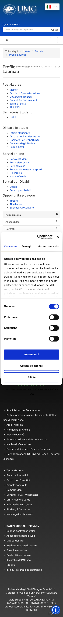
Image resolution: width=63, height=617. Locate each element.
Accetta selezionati (31, 365)
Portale (39, 51)
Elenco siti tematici (17, 475)
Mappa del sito (14, 540)
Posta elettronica (19, 162)
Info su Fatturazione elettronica (24, 569)
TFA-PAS (15, 107)
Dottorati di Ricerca (21, 96)
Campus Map (14, 489)
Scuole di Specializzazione (25, 93)
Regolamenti (17, 146)
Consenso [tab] (10, 246)
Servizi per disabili (20, 190)
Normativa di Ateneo (18, 429)
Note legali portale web (19, 514)
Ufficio (13, 186)
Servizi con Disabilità (18, 480)
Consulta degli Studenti (23, 143)
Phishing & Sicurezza (18, 509)
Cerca (54, 29)
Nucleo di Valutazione (18, 444)
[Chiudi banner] (58, 237)
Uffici (13, 117)
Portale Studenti (19, 158)
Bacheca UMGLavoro (22, 207)
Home (26, 51)
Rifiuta (31, 377)
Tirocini (14, 200)
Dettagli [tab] (26, 246)
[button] (55, 610)
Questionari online (16, 550)
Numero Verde (18, 176)
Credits (10, 564)
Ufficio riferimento (20, 132)
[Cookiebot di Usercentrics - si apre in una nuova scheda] (38, 237)
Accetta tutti (31, 354)
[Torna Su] (54, 613)
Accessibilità (12, 221)
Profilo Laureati (17, 54)
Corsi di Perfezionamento (24, 100)
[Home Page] (7, 40)
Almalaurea (16, 204)
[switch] (54, 317)
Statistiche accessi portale (21, 545)
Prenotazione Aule (16, 484)
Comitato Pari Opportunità (25, 139)
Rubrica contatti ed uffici (20, 530)
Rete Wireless (17, 165)
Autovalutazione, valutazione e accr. (27, 439)
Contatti (10, 228)
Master (14, 89)
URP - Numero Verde (18, 499)
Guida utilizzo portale (18, 555)
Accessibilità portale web (20, 535)
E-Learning (16, 172)
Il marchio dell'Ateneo (18, 559)
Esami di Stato (18, 103)
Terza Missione (14, 470)
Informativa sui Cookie (19, 504)
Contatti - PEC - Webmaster (22, 494)
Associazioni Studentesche (25, 136)
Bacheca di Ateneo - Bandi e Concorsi (28, 449)
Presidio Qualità (15, 434)
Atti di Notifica (14, 424)
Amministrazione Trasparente (23, 410)
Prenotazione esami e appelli (26, 169)
